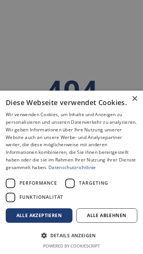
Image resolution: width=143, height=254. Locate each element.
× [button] (134, 99)
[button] (71, 235)
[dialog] (71, 172)
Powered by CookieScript (71, 246)
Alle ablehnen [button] (106, 215)
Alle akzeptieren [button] (39, 215)
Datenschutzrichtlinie (72, 167)
